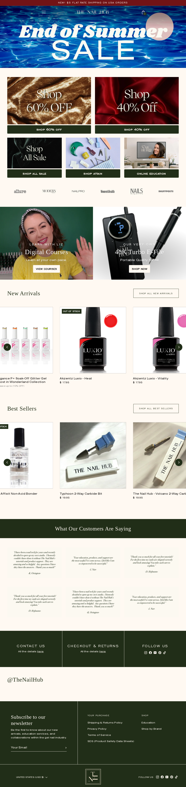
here (40, 652)
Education (148, 723)
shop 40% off (137, 129)
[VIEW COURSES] (46, 243)
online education (151, 173)
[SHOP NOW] (139, 243)
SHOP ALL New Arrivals (156, 293)
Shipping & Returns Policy (105, 723)
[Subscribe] (66, 747)
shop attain (93, 173)
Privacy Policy (97, 729)
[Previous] (7, 347)
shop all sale (34, 173)
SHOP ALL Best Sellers (156, 408)
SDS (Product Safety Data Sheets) (111, 741)
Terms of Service (99, 735)
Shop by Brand (151, 729)
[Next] (178, 347)
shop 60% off (49, 129)
